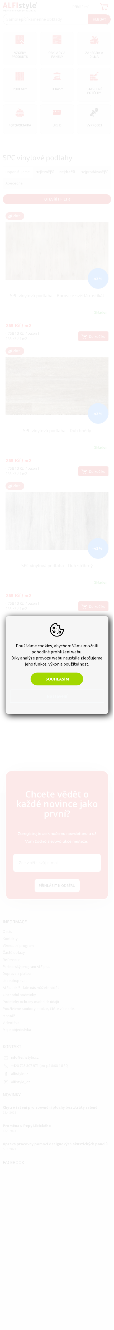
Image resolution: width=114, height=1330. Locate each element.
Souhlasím (55, 679)
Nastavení (55, 696)
